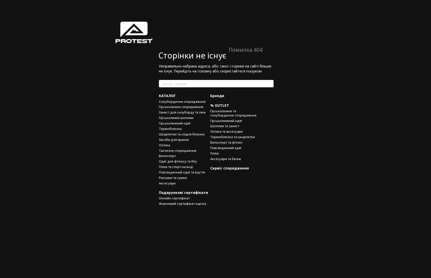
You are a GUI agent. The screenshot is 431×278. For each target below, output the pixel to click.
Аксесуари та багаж (225, 159)
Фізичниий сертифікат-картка (182, 203)
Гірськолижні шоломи (176, 117)
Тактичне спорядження (177, 150)
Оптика (164, 145)
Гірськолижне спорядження (181, 107)
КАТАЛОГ (167, 95)
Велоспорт (167, 156)
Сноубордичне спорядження (182, 101)
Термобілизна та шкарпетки (232, 137)
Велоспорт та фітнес (226, 142)
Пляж (214, 153)
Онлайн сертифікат (174, 198)
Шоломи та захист (224, 126)
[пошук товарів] (270, 83)
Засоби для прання (174, 139)
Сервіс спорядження (229, 168)
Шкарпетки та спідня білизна (182, 134)
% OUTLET (219, 105)
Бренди (217, 95)
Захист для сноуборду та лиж (182, 112)
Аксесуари (167, 183)
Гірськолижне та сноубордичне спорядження (233, 113)
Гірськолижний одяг (175, 123)
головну (205, 71)
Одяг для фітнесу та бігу (178, 161)
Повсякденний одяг (226, 148)
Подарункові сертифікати (183, 192)
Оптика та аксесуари (226, 131)
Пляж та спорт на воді (176, 167)
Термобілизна (170, 128)
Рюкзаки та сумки (173, 177)
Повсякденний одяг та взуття (182, 172)
